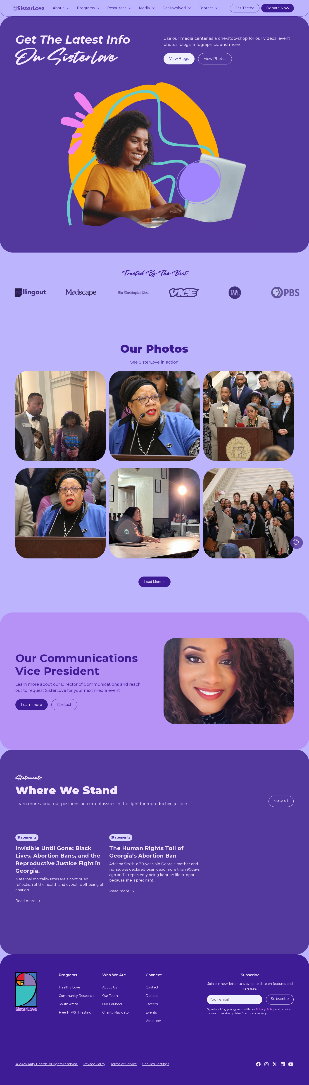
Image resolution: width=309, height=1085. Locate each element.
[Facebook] (258, 1064)
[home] (29, 8)
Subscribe (280, 999)
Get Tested (245, 8)
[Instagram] (266, 1064)
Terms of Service (124, 1064)
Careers (152, 1004)
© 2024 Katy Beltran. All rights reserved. (46, 1064)
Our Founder (112, 1004)
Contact (64, 704)
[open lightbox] (60, 416)
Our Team (110, 996)
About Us (109, 987)
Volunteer (153, 1021)
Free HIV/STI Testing (75, 1012)
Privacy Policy (94, 1064)
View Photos (215, 59)
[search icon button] (296, 542)
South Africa (68, 1004)
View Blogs (179, 59)
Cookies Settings (155, 1064)
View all (281, 801)
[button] (61, 8)
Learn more (31, 704)
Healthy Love (69, 987)
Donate (152, 996)
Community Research (76, 996)
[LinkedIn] (282, 1064)
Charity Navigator (116, 1012)
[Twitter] (274, 1064)
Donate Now (277, 8)
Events (151, 1012)
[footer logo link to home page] (33, 991)
